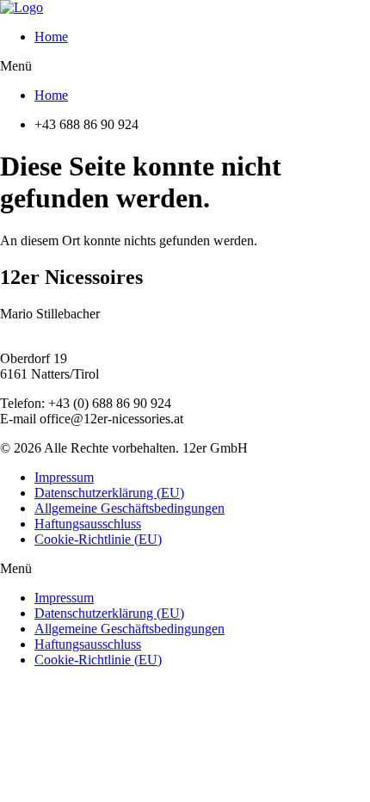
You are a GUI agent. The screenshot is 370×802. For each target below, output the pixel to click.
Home (51, 36)
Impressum (64, 477)
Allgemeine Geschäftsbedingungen (129, 508)
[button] (185, 66)
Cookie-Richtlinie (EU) (98, 539)
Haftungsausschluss (87, 523)
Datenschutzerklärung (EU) (109, 492)
